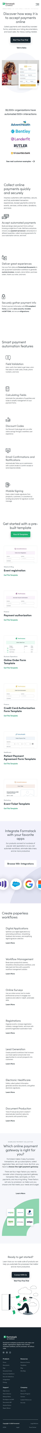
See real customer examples (18, 161)
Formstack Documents (26, 267)
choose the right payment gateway (23, 1167)
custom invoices (8, 272)
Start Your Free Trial (20, 40)
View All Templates (20, 534)
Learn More (20, 1193)
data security (19, 309)
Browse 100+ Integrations (20, 863)
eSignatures (24, 311)
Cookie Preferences (25, 1400)
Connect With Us (20, 1275)
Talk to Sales (21, 48)
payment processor (18, 231)
